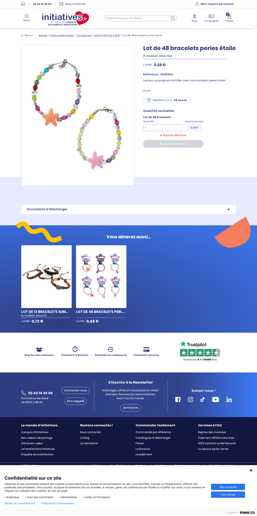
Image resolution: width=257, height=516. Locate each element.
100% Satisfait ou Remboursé (217, 443)
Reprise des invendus (212, 432)
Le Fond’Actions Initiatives (38, 449)
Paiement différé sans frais (216, 438)
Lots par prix (84, 35)
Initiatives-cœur (32, 443)
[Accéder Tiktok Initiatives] (202, 400)
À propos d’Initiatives (34, 432)
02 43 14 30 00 (42, 4)
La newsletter (89, 443)
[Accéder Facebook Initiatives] (177, 400)
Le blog (84, 438)
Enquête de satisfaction (37, 454)
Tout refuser (228, 494)
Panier (140, 443)
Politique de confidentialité (57, 503)
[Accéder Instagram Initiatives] (190, 400)
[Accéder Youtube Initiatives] (215, 400)
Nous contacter (90, 432)
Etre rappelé (75, 401)
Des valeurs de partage (36, 438)
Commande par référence (153, 432)
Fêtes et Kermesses (62, 35)
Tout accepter (228, 486)
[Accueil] (23, 4)
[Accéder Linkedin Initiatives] (229, 400)
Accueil (43, 35)
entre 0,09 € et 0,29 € (107, 35)
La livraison (143, 449)
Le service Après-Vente (213, 449)
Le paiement (144, 454)
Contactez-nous (75, 390)
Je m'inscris (130, 408)
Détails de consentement (20, 503)
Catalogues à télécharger (153, 438)
